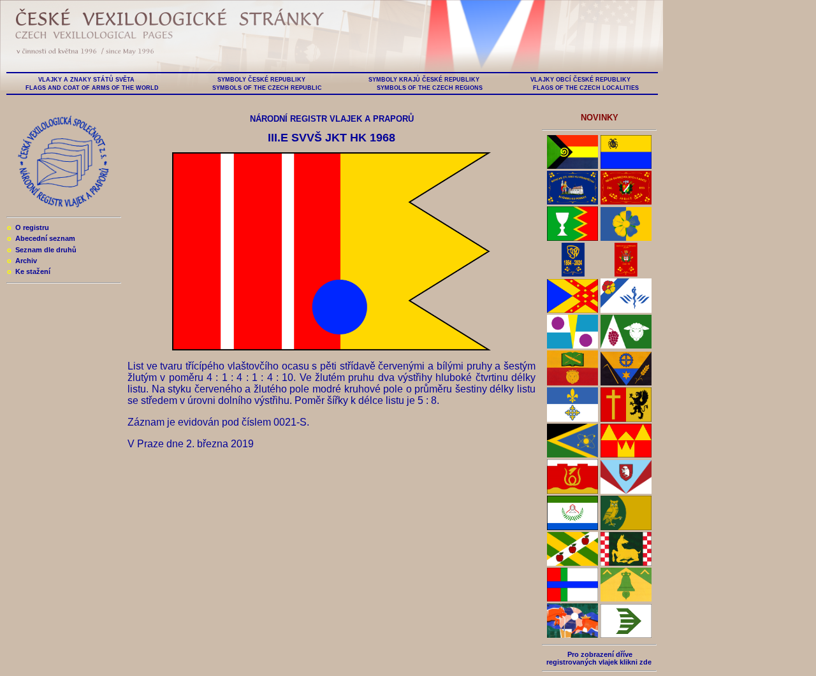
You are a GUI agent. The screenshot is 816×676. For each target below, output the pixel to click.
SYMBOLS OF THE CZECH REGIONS (429, 88)
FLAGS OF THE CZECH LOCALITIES (586, 88)
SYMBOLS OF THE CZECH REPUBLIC (267, 88)
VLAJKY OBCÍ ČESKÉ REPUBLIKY (580, 79)
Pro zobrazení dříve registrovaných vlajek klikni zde (599, 658)
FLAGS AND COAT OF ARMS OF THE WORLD (92, 88)
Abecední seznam (41, 238)
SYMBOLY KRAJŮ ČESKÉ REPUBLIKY (424, 79)
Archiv (22, 260)
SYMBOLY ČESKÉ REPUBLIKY (261, 79)
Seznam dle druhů (41, 250)
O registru (28, 227)
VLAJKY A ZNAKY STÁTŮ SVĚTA (86, 79)
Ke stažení (28, 271)
